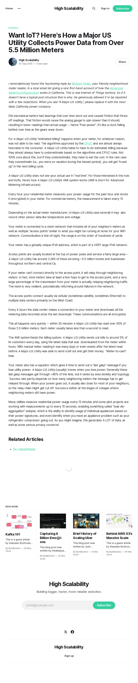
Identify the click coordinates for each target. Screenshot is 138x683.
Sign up (69, 655)
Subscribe (122, 8)
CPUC (88, 143)
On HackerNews (24, 449)
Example (13, 27)
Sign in (105, 8)
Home (9, 8)
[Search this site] (94, 8)
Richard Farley (81, 83)
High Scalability (69, 8)
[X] (65, 632)
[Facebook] (72, 632)
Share (122, 61)
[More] (19, 8)
